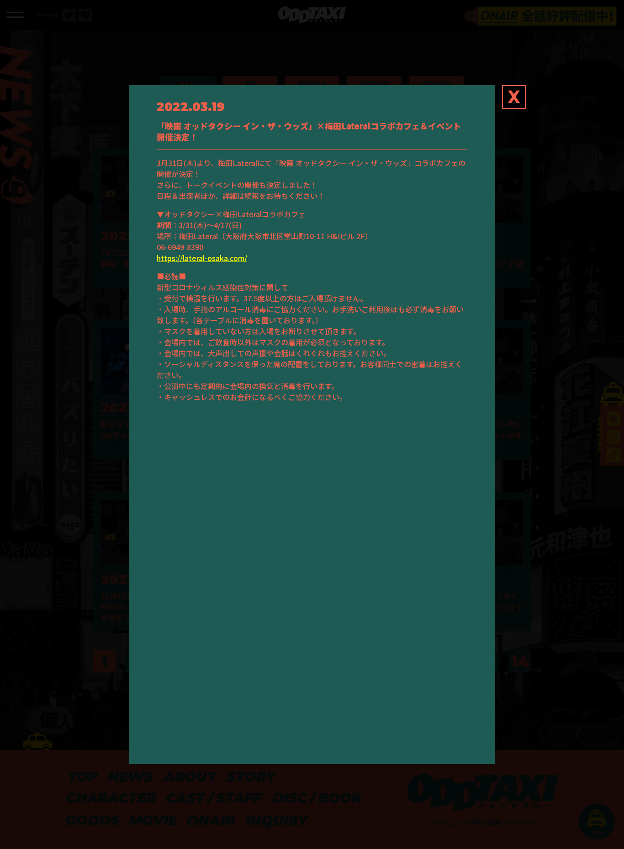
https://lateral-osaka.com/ (202, 257)
